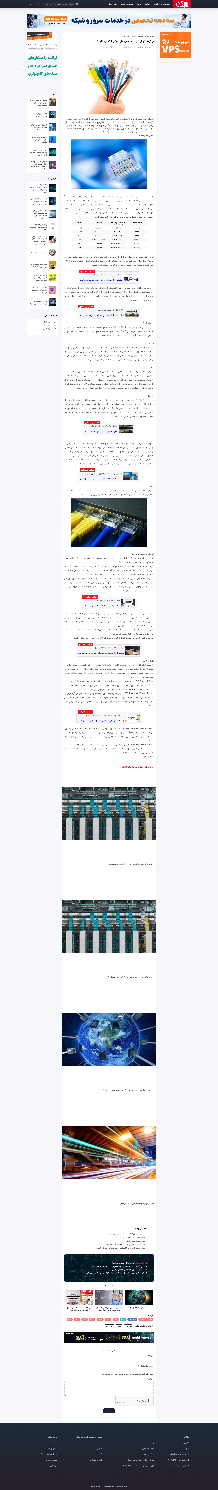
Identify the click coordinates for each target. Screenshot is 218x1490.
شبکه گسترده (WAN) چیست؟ (138, 1308)
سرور (95, 1486)
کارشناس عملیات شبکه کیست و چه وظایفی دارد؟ (38, 302)
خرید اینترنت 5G (49, 325)
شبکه (69, 1319)
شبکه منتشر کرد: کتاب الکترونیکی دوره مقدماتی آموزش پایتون (120, 1248)
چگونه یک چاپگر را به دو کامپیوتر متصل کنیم (101, 605)
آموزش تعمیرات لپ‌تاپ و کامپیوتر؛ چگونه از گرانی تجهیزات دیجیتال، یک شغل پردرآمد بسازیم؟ (39, 240)
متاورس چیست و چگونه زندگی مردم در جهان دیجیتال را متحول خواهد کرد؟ (38, 165)
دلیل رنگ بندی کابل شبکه (38, 253)
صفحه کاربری (51, 1460)
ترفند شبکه (127, 47)
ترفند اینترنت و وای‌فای (179, 1454)
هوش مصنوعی (148, 1448)
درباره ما (54, 1442)
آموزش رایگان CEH (181, 1465)
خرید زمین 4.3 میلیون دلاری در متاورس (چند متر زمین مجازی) (38, 152)
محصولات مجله (127, 4)
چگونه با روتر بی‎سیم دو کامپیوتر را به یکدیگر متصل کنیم (101, 653)
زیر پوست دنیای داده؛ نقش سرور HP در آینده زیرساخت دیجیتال (39, 277)
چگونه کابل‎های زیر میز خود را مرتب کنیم (101, 431)
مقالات (147, 4)
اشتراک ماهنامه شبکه (48, 1454)
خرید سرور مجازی (49, 328)
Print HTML (109, 1326)
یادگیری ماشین (148, 1454)
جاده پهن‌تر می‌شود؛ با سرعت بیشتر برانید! (136, 1203)
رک (101, 1454)
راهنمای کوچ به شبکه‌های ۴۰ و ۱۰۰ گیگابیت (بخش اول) (131, 977)
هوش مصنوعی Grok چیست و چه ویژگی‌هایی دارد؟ (125, 1234)
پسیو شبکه (51, 331)
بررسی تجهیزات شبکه (162, 4)
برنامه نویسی (149, 1442)
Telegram (128, 1326)
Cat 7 (85, 1319)
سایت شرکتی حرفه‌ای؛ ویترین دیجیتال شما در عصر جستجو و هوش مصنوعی (39, 214)
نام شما (150, 1355)
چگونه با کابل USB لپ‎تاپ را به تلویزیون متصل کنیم (101, 478)
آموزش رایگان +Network (178, 1460)
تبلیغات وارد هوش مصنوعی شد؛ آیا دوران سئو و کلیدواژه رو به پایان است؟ (38, 188)
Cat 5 (108, 1319)
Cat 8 (77, 1319)
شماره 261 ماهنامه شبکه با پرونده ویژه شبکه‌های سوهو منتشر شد (79, 1309)
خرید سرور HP (50, 322)
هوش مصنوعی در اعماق (135, 1241)
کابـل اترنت (132, 1319)
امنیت (186, 1448)
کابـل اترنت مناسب (146, 1319)
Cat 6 (92, 1319)
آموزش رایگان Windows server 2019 (138, 1465)
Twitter (119, 1326)
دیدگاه (150, 1379)
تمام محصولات (96, 1460)
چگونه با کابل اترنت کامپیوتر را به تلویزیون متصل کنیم (101, 315)
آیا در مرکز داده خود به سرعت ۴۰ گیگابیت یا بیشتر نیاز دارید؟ (128, 1090)
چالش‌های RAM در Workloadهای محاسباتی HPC (38, 227)
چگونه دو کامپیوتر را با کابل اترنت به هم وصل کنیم (101, 280)
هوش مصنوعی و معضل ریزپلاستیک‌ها (130, 1237)
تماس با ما (113, 4)
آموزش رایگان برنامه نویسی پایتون (140, 1460)
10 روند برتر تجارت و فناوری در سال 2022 (40, 115)
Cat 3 (116, 1319)
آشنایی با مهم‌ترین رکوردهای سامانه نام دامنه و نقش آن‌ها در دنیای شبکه (109, 1309)
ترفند (139, 4)
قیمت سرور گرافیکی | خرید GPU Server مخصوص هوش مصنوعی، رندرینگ (38, 201)
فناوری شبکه (184, 1442)
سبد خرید (53, 1465)
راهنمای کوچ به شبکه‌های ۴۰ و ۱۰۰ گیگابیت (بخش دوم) (131, 864)
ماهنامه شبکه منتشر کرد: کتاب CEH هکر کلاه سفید (125, 1244)
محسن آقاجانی (141, 47)
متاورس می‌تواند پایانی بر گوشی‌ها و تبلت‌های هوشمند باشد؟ (38, 102)
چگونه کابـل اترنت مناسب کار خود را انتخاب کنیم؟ (125, 41)
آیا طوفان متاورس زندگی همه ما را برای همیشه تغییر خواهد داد (39, 127)
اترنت (123, 1319)
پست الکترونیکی (146, 1366)
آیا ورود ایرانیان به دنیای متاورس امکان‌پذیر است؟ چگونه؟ (39, 140)
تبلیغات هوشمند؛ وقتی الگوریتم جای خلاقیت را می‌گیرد (39, 290)
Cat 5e (100, 1319)
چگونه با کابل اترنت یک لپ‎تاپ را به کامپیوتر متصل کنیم (101, 720)
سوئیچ (99, 1448)
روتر (100, 1442)
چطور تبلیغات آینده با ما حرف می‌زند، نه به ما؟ (39, 265)
